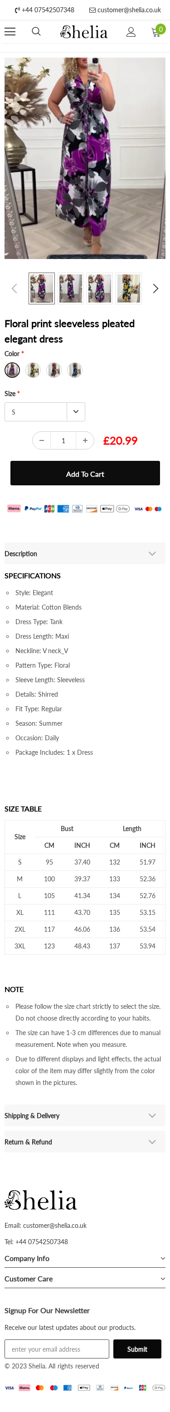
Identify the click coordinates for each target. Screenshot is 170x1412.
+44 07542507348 (47, 10)
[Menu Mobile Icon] (10, 31)
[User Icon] (131, 32)
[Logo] (84, 32)
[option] (85, 158)
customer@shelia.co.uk (128, 10)
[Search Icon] (36, 31)
